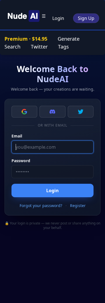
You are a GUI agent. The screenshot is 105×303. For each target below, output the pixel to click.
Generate (69, 38)
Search (12, 46)
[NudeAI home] (22, 16)
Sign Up (86, 18)
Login (58, 18)
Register (78, 205)
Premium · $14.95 (26, 38)
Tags (63, 46)
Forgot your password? (41, 205)
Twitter (39, 46)
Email (16, 136)
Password (20, 160)
